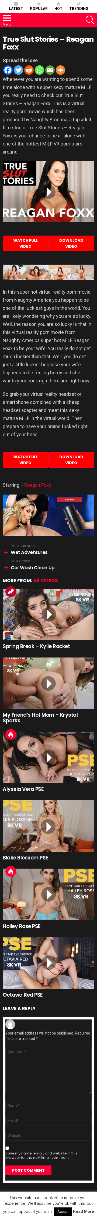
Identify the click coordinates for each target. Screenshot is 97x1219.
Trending (78, 8)
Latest (16, 8)
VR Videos (45, 580)
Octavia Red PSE (23, 994)
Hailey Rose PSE (22, 926)
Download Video (71, 243)
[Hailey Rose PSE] (48, 894)
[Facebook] (8, 70)
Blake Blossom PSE (25, 857)
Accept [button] (63, 1212)
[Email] (50, 70)
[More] (60, 70)
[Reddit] (29, 70)
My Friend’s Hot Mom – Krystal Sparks (40, 717)
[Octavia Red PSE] (48, 963)
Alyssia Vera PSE (23, 789)
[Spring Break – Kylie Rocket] (48, 614)
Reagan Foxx (37, 485)
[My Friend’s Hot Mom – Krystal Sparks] (48, 683)
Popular (39, 8)
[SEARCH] (90, 20)
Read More (83, 1211)
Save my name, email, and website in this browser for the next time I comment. (41, 1155)
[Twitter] (18, 70)
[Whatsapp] (39, 70)
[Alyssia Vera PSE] (48, 757)
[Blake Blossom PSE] (48, 826)
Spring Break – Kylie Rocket (36, 646)
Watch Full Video (25, 243)
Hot (58, 8)
